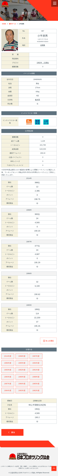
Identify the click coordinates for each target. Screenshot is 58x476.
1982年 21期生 (43, 63)
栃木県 (37, 100)
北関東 (42, 45)
